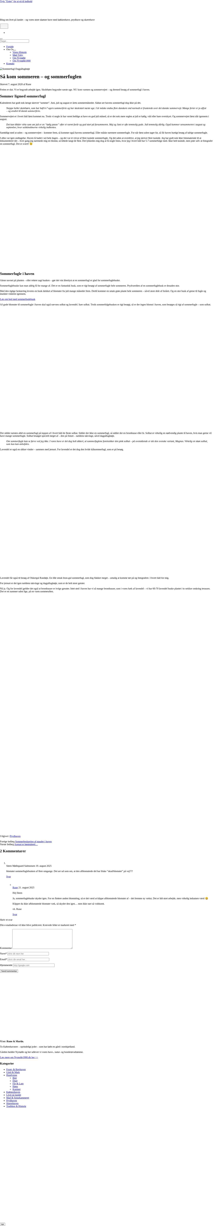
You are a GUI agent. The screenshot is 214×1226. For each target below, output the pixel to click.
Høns (15, 1086)
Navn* (3, 953)
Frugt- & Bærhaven (16, 1069)
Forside (10, 46)
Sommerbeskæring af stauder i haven (33, 841)
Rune (15, 887)
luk (2, 1224)
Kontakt (10, 63)
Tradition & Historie (16, 1106)
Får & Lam (18, 1083)
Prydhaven (15, 836)
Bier (15, 1078)
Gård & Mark (13, 1072)
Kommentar (6, 948)
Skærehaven (12, 1103)
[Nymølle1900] (9, 14)
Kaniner (17, 1089)
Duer (15, 1080)
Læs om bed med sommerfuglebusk (17, 299)
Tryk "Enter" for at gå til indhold (16, 1)
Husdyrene (11, 1075)
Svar (8, 876)
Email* (3, 959)
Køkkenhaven (13, 1092)
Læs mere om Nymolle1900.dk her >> (19, 1057)
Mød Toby (18, 55)
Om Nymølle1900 (22, 60)
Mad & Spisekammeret (17, 1097)
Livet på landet (13, 1095)
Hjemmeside (6, 965)
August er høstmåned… (26, 844)
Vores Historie (20, 52)
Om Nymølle (19, 58)
